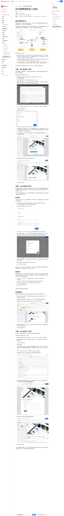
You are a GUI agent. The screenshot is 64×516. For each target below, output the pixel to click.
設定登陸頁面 (5, 48)
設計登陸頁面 (5, 50)
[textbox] (6, 9)
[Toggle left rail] (12, 4)
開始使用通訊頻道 (5, 24)
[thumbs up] (33, 514)
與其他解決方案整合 (4, 65)
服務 (23, 80)
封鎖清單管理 (31, 57)
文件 (16, 6)
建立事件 (54, 20)
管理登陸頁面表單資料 (6, 52)
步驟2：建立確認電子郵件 (56, 18)
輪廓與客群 (3, 20)
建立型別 (54, 22)
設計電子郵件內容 (4, 59)
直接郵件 (3, 38)
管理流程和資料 (4, 67)
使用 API (3, 73)
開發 (2, 69)
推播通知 (3, 34)
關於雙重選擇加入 (55, 14)
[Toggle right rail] (52, 4)
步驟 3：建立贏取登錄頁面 (25, 131)
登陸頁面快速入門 (6, 44)
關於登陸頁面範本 (6, 46)
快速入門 (3, 18)
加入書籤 (55, 10)
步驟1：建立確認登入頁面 (56, 16)
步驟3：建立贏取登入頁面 (56, 26)
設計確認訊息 (31, 268)
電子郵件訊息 (4, 30)
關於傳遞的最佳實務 (4, 28)
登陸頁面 (3, 42)
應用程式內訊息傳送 (4, 36)
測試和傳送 (3, 61)
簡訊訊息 (3, 32)
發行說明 (3, 16)
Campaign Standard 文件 (27, 6)
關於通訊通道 (4, 26)
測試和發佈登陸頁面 (6, 54)
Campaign (20, 6)
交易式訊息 (23, 199)
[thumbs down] (35, 514)
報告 (2, 63)
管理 (2, 71)
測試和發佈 (19, 182)
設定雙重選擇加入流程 (6, 56)
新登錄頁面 (36, 76)
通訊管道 (3, 22)
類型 (22, 273)
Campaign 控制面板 (5, 75)
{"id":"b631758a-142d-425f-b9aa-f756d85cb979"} (24, 14)
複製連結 (59, 10)
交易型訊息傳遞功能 (4, 40)
